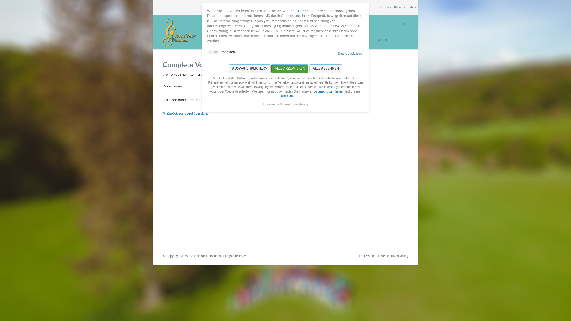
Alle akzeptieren (290, 68)
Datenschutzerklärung (406, 7)
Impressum (385, 7)
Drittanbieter (306, 11)
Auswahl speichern (249, 68)
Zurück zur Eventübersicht (187, 113)
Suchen (404, 24)
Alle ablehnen (326, 68)
